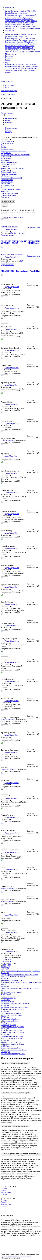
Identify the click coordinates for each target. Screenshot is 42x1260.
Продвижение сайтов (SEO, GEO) (23, 11)
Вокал (3, 187)
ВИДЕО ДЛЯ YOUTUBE (6, 242)
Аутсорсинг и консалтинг (28, 17)
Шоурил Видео (22, 271)
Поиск (7, 60)
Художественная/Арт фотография (13, 151)
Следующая (6, 959)
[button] (5, 9)
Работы (8, 120)
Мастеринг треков (7, 185)
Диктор (3, 145)
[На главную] (3, 3)
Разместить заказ (7, 81)
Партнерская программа (19, 70)
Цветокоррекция (7, 180)
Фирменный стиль (17, 23)
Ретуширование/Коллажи (10, 162)
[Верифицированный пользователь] (2, 229)
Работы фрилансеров (21, 68)
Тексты (16, 17)
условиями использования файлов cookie (16, 1256)
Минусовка (5, 191)
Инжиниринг (29, 23)
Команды (8, 122)
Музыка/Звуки (6, 160)
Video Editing (35, 271)
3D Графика (28, 19)
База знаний (33, 70)
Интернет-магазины (33, 28)
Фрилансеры (10, 30)
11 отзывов (21, 233)
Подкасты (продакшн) (9, 174)
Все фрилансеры (11, 118)
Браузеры (22, 28)
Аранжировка (6, 170)
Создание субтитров (8, 172)
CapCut (3, 147)
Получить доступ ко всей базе (12, 217)
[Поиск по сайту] (7, 78)
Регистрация (9, 85)
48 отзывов (9, 263)
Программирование (12, 15)
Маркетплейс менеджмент (15, 24)
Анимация (29, 24)
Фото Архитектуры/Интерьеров (12, 168)
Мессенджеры (10, 26)
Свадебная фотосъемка (9, 193)
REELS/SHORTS (7, 271)
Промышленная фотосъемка (11, 189)
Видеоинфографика (8, 141)
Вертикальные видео (8, 195)
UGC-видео (5, 176)
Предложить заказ (7, 235)
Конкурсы (9, 56)
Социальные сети (12, 28)
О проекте (4, 1188)
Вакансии (8, 58)
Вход (7, 87)
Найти (8, 201)
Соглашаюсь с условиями (10, 1258)
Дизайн (8, 13)
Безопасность (6, 1192)
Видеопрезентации (8, 164)
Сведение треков (7, 149)
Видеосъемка (6, 153)
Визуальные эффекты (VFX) (11, 178)
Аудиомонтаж (6, 157)
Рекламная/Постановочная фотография (15, 155)
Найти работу (10, 7)
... (9, 961)
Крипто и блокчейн (23, 26)
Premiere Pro (5, 184)
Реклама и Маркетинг (19, 13)
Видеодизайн (6, 158)
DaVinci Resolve (6, 182)
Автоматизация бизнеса (14, 21)
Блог (11, 68)
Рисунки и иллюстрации (14, 19)
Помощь (8, 72)
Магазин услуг (10, 54)
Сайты (7, 11)
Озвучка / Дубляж (7, 143)
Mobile (7, 23)
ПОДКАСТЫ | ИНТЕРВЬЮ (34, 242)
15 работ (13, 233)
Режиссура (5, 166)
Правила (4, 1190)
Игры (33, 26)
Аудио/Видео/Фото (30, 21)
